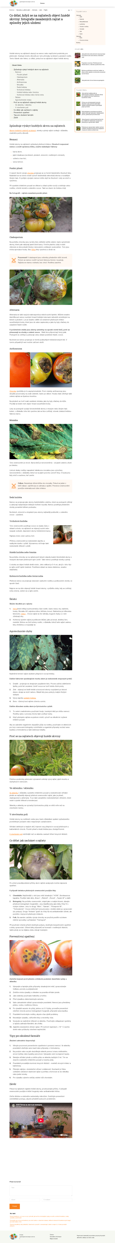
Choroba (13, 391)
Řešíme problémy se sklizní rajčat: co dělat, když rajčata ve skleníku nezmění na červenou (93, 72)
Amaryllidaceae (84, 21)
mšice (23, 614)
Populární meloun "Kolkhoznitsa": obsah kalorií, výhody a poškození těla (93, 63)
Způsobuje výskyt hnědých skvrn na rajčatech (31, 69)
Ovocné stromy (84, 40)
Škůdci (17, 97)
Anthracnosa (22, 82)
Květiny (78, 42)
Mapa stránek (54, 1238)
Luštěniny (82, 24)
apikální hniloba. (30, 698)
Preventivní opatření (21, 112)
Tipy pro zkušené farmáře (23, 115)
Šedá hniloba (22, 87)
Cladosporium (22, 77)
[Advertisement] (41, 39)
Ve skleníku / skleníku (23, 105)
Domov (42, 3)
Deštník (82, 19)
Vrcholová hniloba (23, 90)
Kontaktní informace (55, 1236)
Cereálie (82, 29)
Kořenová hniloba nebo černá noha (30, 95)
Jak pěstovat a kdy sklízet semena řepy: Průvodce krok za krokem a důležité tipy (93, 55)
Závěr (16, 118)
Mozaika (20, 85)
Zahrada (78, 15)
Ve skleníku (14, 793)
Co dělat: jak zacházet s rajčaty (26, 110)
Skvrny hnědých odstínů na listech (23, 130)
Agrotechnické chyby (23, 100)
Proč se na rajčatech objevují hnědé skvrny (30, 102)
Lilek (81, 16)
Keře (81, 37)
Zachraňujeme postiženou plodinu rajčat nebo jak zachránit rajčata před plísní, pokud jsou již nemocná (93, 113)
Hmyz (15, 609)
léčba (33, 250)
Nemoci (18, 72)
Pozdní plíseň (22, 75)
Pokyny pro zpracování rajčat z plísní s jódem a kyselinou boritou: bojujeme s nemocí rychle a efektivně (93, 128)
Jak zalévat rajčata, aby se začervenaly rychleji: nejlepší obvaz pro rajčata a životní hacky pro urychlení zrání (92, 95)
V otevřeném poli (21, 107)
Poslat (14, 1206)
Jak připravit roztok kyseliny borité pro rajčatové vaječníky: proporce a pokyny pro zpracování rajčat (92, 121)
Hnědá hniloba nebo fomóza (28, 92)
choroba (30, 173)
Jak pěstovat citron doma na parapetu (93, 80)
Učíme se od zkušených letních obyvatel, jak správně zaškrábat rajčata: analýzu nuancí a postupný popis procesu (92, 104)
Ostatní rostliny (84, 26)
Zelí (81, 31)
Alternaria (20, 80)
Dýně (81, 34)
